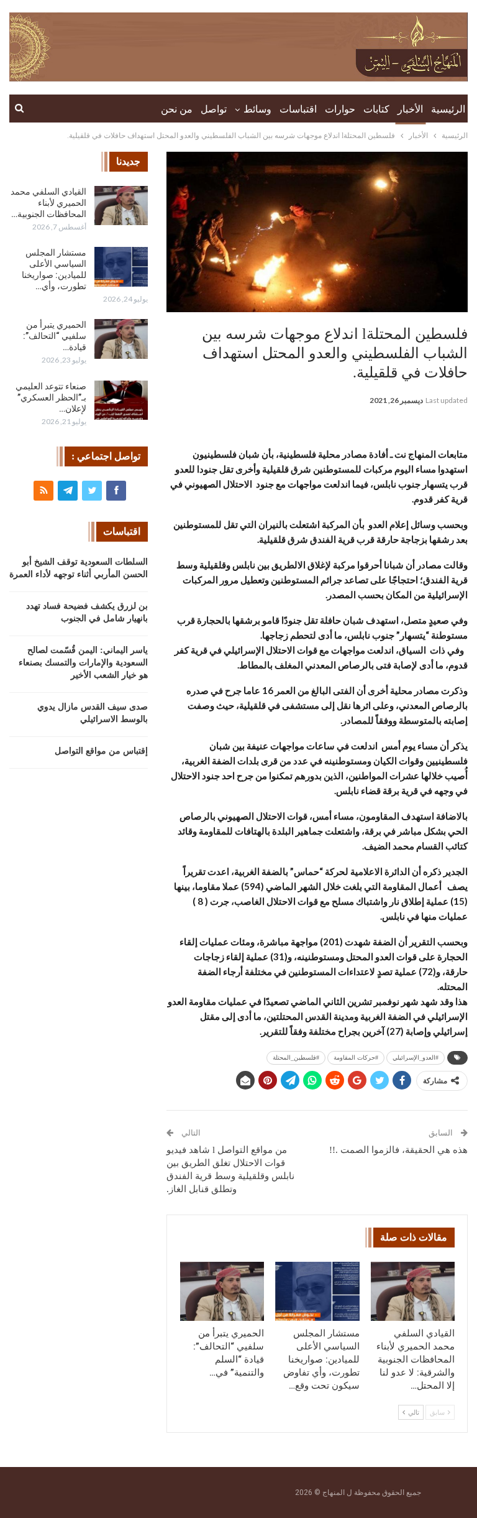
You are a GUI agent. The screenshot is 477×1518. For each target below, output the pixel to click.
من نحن (177, 109)
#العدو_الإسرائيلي (415, 1057)
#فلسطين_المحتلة (296, 1057)
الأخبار (410, 109)
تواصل (214, 109)
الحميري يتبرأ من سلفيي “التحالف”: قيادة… (54, 336)
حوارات (340, 109)
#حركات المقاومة (356, 1057)
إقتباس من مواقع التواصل (101, 751)
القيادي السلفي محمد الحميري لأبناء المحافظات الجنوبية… (48, 203)
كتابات (376, 109)
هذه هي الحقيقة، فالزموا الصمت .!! (398, 1150)
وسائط (257, 109)
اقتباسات (298, 109)
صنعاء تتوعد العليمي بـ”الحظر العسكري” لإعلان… (51, 397)
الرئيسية (448, 109)
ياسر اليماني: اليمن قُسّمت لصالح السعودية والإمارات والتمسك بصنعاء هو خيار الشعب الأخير (83, 663)
